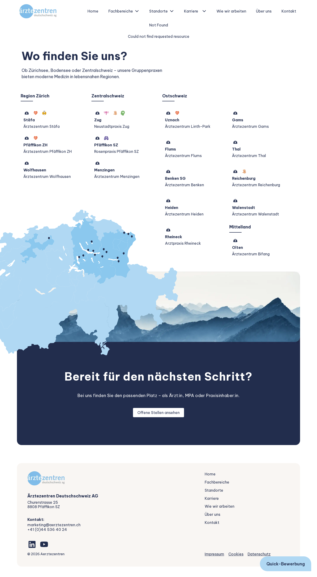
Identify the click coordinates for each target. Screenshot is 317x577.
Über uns (264, 11)
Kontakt (288, 11)
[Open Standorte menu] (172, 11)
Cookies (235, 554)
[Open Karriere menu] (204, 11)
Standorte (158, 11)
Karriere (191, 11)
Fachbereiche (120, 11)
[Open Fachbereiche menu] (137, 11)
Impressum (214, 554)
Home (92, 11)
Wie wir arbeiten (231, 11)
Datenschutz (259, 554)
